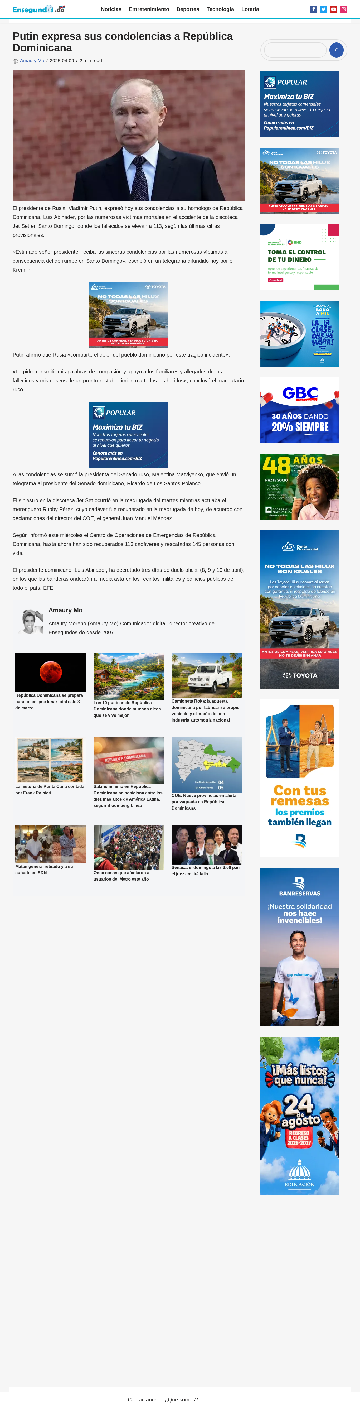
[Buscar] (336, 50)
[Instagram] (343, 9)
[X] (323, 9)
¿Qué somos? (181, 1400)
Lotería (250, 9)
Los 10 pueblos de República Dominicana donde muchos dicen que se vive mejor (127, 709)
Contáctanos (142, 1400)
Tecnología (220, 9)
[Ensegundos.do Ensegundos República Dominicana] (39, 9)
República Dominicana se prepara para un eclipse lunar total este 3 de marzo (49, 701)
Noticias (111, 9)
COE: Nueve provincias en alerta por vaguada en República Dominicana (204, 801)
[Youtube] (333, 9)
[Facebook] (313, 9)
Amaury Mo (32, 60)
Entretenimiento (149, 9)
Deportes (188, 9)
